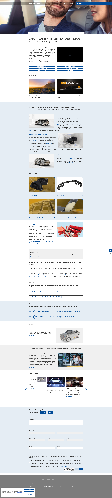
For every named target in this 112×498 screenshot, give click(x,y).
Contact (74, 493)
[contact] (110, 250)
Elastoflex (49, 143)
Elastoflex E (48, 274)
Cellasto (35, 148)
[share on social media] (110, 256)
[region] (18, 492)
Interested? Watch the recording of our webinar (39, 244)
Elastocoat (59, 124)
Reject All (29, 491)
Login (72, 3)
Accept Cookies (29, 489)
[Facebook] (48, 479)
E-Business (78, 493)
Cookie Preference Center (38, 493)
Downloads (43, 412)
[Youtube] (53, 479)
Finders (50, 412)
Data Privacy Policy (66, 466)
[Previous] (26, 389)
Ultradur (72, 158)
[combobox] (41, 448)
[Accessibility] (66, 3)
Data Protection (50, 493)
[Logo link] (79, 3)
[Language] (64, 3)
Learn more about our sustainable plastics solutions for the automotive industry (41, 242)
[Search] (62, 3)
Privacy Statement (19, 492)
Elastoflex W (56, 274)
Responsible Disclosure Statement (58, 493)
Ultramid (32, 130)
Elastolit (71, 162)
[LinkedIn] (43, 479)
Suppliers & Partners (67, 493)
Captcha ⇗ (72, 470)
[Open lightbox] (42, 184)
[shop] (110, 253)
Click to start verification (70, 469)
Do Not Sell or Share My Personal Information (29, 494)
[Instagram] (58, 479)
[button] (54, 448)
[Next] (86, 389)
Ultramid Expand (39, 276)
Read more (32, 367)
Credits (45, 493)
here (71, 464)
